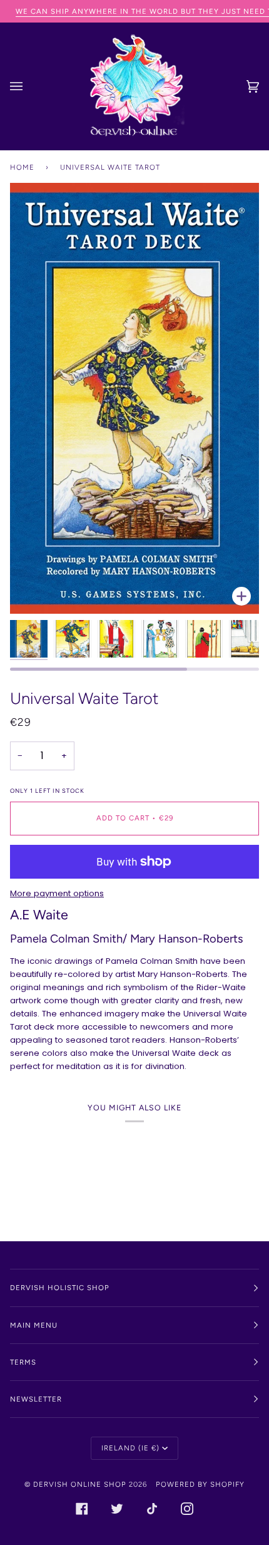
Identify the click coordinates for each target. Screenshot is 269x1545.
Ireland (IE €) (130, 1448)
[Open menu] (29, 86)
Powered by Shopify (200, 1484)
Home (22, 167)
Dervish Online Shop (79, 1484)
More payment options (57, 893)
